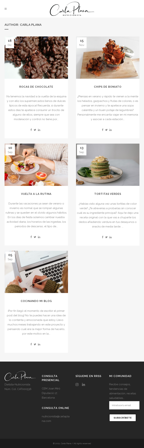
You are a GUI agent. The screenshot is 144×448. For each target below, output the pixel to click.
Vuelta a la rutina (36, 194)
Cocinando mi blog (36, 301)
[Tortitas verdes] (107, 165)
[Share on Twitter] (35, 130)
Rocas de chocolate (36, 86)
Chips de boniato (108, 86)
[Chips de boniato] (107, 57)
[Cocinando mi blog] (36, 272)
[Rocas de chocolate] (36, 57)
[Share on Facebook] (31, 130)
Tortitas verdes (107, 194)
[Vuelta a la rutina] (36, 165)
